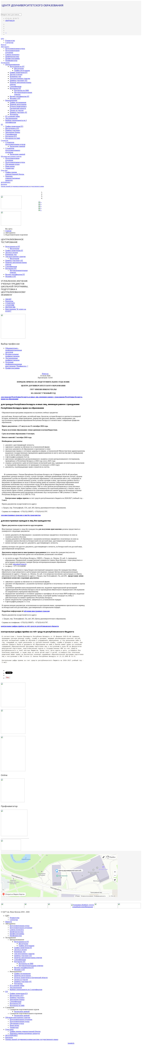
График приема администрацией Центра (14, 173)
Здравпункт (9, 168)
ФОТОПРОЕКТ (5, 182)
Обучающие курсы (12, 164)
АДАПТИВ (9, 305)
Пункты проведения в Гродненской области (18, 107)
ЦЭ (2, 124)
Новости (3, 44)
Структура (9, 42)
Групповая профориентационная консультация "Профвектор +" (16, 364)
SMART (8, 299)
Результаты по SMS (21, 90)
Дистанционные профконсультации (12, 359)
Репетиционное (11, 100)
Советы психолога (12, 54)
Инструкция (14, 258)
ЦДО (2, 38)
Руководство (10, 40)
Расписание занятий (17, 146)
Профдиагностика (12, 56)
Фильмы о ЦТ (15, 98)
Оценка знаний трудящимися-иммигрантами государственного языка (22, 186)
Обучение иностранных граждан (11, 156)
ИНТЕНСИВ (10, 307)
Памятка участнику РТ (18, 112)
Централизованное (12, 64)
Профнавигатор (11, 60)
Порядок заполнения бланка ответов (28, 958)
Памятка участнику (12, 130)
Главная (8, 231)
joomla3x (71, 1043)
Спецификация (15, 86)
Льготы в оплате (16, 74)
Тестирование (5, 62)
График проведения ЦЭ (14, 126)
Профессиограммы (12, 58)
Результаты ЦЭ (11, 136)
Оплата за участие (17, 110)
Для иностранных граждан (20, 78)
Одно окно (4, 170)
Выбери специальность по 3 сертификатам (26, 989)
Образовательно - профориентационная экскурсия (13, 350)
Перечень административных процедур (12, 178)
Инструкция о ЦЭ (12, 128)
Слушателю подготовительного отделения (12, 150)
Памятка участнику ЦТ (18, 80)
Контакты (4, 184)
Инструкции (19, 68)
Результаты (14, 114)
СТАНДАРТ (10, 303)
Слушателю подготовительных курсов (15, 143)
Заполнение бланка (12, 132)
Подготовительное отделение (12, 51)
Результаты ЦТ (15, 88)
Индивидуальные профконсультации (12, 355)
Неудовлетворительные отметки (31, 966)
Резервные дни (15, 76)
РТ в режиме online (12, 116)
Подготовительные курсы (15, 48)
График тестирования (18, 102)
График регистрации (22, 70)
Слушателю (4, 140)
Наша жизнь (10, 166)
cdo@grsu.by (10, 20)
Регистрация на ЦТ (17, 66)
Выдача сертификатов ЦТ (19, 96)
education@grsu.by (20, 564)
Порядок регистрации (18, 104)
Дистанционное (11, 118)
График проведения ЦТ (19, 72)
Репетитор (9, 301)
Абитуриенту (5, 46)
